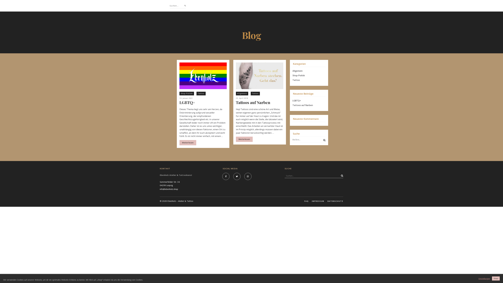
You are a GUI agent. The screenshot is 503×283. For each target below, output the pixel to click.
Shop (213, 5)
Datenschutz (335, 201)
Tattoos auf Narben (253, 102)
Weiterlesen (188, 142)
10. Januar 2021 (186, 98)
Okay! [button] (496, 278)
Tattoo (201, 93)
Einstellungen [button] (484, 278)
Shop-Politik (187, 93)
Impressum (318, 201)
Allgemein (242, 93)
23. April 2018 (242, 98)
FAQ (306, 201)
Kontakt (285, 5)
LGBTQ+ (187, 102)
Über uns (227, 5)
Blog (271, 5)
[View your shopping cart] (330, 6)
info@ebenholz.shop (169, 189)
